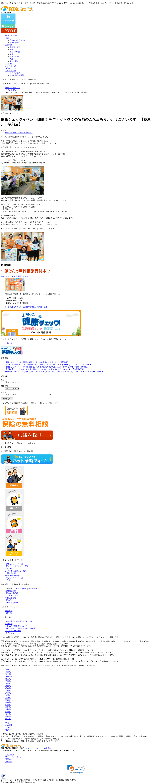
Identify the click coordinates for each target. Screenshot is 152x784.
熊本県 (8, 719)
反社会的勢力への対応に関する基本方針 (21, 628)
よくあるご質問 (11, 595)
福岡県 (8, 714)
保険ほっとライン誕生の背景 (16, 566)
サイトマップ (10, 633)
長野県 (8, 691)
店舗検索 (8, 45)
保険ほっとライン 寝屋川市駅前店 (18, 133)
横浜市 (8, 723)
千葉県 (8, 681)
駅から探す (14, 61)
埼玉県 (8, 679)
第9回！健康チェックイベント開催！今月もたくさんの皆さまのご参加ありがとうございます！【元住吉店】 (48, 365)
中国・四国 (14, 57)
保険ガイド (9, 600)
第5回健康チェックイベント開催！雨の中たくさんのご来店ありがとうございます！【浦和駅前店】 (45, 369)
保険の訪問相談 (11, 593)
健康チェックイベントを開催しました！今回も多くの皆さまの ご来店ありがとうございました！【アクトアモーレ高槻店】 (54, 372)
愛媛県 (8, 712)
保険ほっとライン (12, 88)
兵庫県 (8, 698)
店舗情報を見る (7, 399)
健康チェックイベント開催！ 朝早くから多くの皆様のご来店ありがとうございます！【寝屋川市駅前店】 (47, 367)
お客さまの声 (10, 71)
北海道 (8, 669)
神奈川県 (8, 677)
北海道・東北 (15, 47)
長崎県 (8, 716)
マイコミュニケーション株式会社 (39, 748)
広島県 (8, 707)
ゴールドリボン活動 (13, 631)
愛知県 (8, 686)
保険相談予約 (10, 591)
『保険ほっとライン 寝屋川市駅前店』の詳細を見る (26, 307)
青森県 (8, 672)
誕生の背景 (14, 42)
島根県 (8, 709)
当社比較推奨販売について (16, 626)
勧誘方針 (8, 624)
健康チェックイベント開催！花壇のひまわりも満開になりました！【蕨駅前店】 (37, 362)
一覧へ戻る (9, 343)
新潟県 (8, 693)
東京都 (8, 674)
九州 (11, 59)
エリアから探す (20, 588)
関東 (11, 50)
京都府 (8, 700)
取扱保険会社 (10, 598)
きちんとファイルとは (14, 578)
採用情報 (8, 613)
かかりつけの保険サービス (16, 571)
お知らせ (8, 580)
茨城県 (8, 684)
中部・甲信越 (15, 52)
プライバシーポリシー (14, 757)
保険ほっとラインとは (19, 40)
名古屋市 (8, 725)
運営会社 (8, 611)
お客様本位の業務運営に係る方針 (18, 621)
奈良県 (8, 702)
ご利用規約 (9, 755)
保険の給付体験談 (17, 75)
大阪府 (8, 695)
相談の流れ (9, 64)
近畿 (11, 54)
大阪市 (8, 727)
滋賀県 (8, 705)
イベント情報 (10, 90)
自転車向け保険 (11, 602)
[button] (76, 769)
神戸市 (8, 730)
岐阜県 (8, 688)
